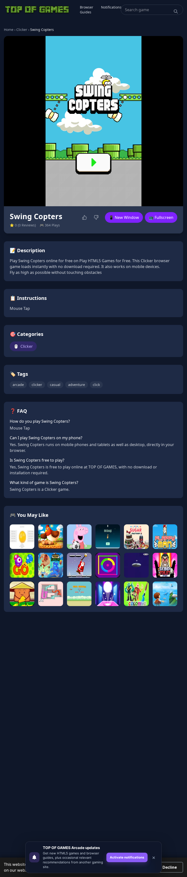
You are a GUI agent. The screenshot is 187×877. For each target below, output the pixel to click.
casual (55, 384)
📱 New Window (124, 217)
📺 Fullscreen (161, 217)
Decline (169, 867)
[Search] (175, 11)
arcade (18, 384)
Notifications (111, 7)
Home (8, 29)
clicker (37, 384)
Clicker (21, 29)
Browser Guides (86, 9)
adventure (76, 384)
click (96, 384)
